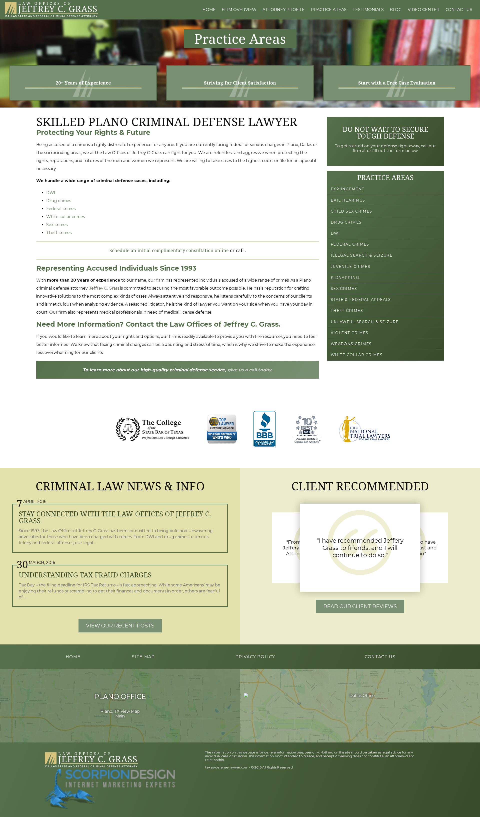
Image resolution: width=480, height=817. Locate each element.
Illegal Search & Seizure (362, 255)
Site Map (143, 656)
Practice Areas (328, 9)
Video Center (424, 9)
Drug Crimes (346, 222)
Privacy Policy (255, 656)
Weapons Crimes (351, 344)
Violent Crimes (349, 333)
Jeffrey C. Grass (104, 288)
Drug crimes (58, 200)
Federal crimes (61, 208)
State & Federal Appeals (361, 299)
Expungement (347, 189)
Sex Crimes (344, 288)
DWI (50, 192)
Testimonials (368, 9)
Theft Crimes (347, 310)
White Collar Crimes (356, 355)
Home (209, 9)
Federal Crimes (350, 244)
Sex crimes (57, 224)
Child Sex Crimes (351, 211)
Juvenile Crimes (350, 266)
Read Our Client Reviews (360, 606)
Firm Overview (239, 9)
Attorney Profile (283, 9)
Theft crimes (59, 232)
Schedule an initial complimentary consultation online (169, 250)
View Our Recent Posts (120, 626)
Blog (396, 9)
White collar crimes (65, 216)
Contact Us (459, 9)
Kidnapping (345, 277)
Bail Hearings (348, 200)
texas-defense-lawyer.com (226, 767)
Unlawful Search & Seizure (365, 322)
